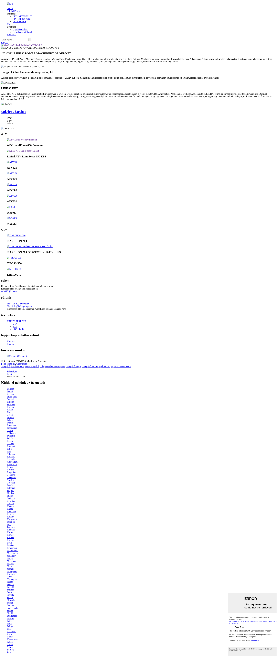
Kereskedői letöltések (22, 32)
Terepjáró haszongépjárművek (96, 366)
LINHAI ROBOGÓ (22, 19)
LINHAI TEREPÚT (22, 16)
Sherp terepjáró (32, 366)
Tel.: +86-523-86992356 (18, 303)
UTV (15, 324)
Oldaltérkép (21, 364)
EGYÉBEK (18, 329)
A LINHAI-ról (13, 11)
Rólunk (10, 344)
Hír (8, 24)
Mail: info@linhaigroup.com (20, 306)
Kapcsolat (11, 34)
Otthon (10, 8)
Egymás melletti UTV (121, 366)
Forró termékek (8, 364)
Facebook (22, 356)
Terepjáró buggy (73, 366)
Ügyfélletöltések (20, 29)
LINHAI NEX (19, 21)
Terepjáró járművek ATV (12, 366)
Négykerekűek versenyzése (52, 366)
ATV (15, 326)
